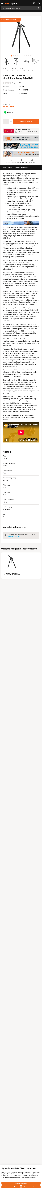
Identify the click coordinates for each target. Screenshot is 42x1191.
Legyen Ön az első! (14, 536)
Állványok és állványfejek (31, 71)
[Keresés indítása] (38, 8)
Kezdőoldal (6, 69)
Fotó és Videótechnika (19, 69)
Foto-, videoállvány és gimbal (12, 71)
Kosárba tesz (26, 121)
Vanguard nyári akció (9, 20)
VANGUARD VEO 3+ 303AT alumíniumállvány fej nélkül (12, 574)
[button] (11, 55)
